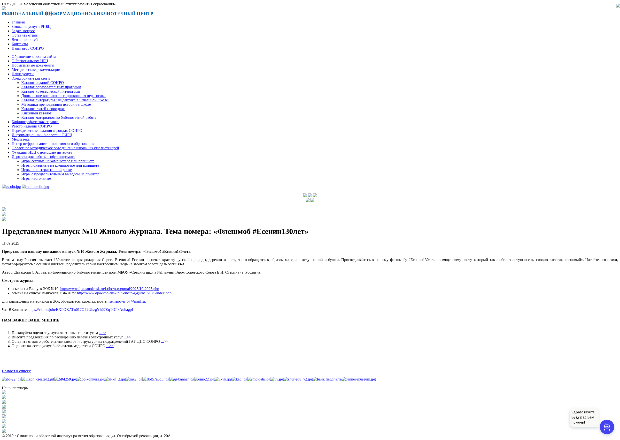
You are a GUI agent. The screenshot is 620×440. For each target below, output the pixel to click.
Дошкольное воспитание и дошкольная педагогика (63, 96)
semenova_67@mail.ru (127, 301)
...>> (102, 333)
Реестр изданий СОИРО (32, 126)
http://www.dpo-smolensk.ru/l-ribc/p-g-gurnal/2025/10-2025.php (109, 289)
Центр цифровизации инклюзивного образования (53, 144)
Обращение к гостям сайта (34, 56)
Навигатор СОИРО (28, 48)
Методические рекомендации (36, 69)
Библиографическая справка (35, 122)
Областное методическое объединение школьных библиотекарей (65, 148)
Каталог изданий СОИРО (42, 83)
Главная (18, 22)
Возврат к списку (16, 371)
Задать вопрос (23, 31)
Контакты (20, 44)
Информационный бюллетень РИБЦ (42, 135)
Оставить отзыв (25, 35)
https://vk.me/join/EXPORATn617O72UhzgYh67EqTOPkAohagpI (81, 309)
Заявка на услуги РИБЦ (31, 26)
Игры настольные (36, 178)
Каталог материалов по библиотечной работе (58, 117)
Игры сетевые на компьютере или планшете (57, 161)
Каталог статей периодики (43, 109)
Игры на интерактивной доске (46, 170)
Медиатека (21, 139)
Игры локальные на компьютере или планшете (60, 165)
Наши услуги (23, 74)
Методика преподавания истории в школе (56, 104)
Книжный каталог (36, 113)
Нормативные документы (33, 65)
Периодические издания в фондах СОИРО (47, 130)
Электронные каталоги (31, 78)
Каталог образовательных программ (51, 87)
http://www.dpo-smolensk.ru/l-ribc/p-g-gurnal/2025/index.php (124, 293)
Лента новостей (25, 39)
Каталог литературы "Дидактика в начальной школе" (65, 100)
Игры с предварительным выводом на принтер (60, 174)
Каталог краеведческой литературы (50, 91)
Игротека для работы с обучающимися (43, 157)
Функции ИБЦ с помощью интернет (42, 152)
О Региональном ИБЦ (30, 61)
